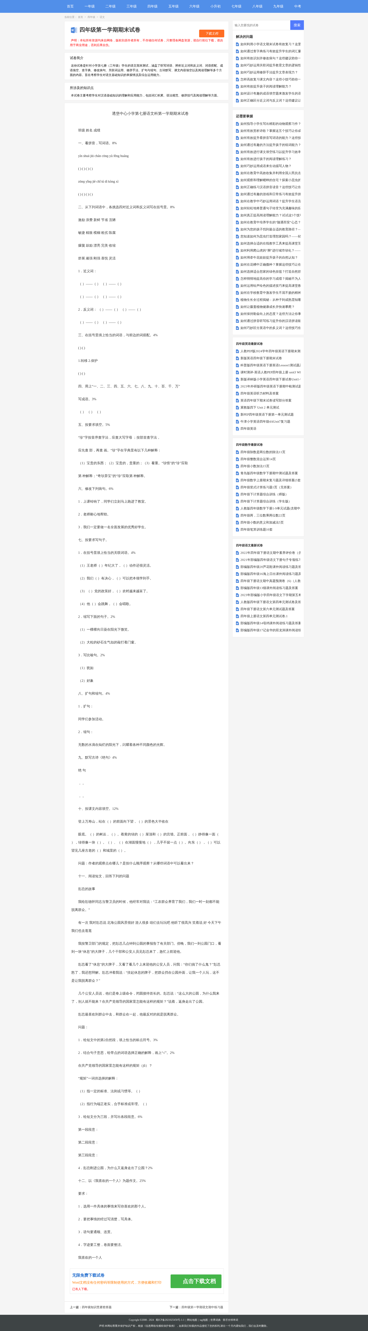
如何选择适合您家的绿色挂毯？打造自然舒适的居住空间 (280, 271)
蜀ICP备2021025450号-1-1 (170, 1319)
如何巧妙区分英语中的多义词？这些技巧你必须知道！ (278, 328)
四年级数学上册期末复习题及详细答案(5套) (271, 480)
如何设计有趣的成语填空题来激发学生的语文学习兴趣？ (280, 93)
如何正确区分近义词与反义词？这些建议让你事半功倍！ (280, 100)
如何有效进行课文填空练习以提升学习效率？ (272, 152)
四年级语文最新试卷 (249, 545)
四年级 (152, 6)
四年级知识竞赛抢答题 (97, 1307)
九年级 (278, 6)
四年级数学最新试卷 (249, 444)
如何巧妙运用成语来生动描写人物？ (266, 166)
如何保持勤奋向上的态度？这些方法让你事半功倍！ (277, 314)
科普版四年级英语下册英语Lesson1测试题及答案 (274, 365)
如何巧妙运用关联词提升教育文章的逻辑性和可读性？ (278, 65)
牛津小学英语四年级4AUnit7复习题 (265, 421)
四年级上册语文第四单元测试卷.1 (264, 616)
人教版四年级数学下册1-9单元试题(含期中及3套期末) (278, 508)
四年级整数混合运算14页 (258, 459)
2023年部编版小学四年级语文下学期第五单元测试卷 (277, 595)
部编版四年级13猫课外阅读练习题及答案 (269, 588)
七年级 (236, 6)
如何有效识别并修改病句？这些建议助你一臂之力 (275, 58)
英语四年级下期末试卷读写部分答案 (266, 400)
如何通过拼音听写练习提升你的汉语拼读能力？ (274, 321)
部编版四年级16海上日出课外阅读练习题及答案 (274, 574)
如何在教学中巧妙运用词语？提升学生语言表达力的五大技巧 (283, 201)
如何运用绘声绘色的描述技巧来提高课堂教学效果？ (277, 285)
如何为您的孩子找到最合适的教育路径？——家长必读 (278, 229)
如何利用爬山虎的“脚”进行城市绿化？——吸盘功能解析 (280, 250)
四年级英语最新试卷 (249, 343)
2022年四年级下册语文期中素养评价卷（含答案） (275, 552)
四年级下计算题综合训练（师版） (264, 494)
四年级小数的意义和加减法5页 (262, 522)
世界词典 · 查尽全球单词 (224, 1319)
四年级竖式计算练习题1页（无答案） (266, 487)
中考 (297, 6)
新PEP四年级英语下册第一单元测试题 (267, 414)
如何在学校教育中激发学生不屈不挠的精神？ (272, 292)
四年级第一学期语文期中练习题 (202, 1307)
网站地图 (192, 1319)
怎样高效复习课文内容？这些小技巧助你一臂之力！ (277, 79)
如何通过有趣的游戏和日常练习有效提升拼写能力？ (277, 194)
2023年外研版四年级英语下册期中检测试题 (271, 386)
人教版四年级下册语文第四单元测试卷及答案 (272, 602)
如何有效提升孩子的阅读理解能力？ (266, 86)
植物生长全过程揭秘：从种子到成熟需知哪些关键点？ (278, 299)
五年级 (173, 6)
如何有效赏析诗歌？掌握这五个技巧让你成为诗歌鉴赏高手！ (283, 130)
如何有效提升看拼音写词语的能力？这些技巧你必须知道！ (281, 138)
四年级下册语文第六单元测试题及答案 (267, 609)
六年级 (194, 6)
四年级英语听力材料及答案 (259, 393)
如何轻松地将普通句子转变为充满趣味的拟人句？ (275, 208)
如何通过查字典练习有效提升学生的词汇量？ (272, 51)
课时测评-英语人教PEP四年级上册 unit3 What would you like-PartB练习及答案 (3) (297, 372)
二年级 (110, 6)
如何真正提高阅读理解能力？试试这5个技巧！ (273, 215)
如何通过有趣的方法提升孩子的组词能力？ (270, 145)
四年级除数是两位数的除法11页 (262, 452)
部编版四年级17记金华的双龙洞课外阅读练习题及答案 (278, 630)
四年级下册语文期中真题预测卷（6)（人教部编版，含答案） (283, 581)
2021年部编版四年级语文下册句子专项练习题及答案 (277, 559)
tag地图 (204, 1319)
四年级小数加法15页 (254, 466)
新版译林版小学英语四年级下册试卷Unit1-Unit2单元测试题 (281, 379)
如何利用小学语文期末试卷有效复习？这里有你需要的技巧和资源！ (288, 44)
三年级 (131, 6)
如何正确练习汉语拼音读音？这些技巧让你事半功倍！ (278, 187)
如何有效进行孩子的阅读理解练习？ (266, 159)
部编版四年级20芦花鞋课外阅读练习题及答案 (272, 567)
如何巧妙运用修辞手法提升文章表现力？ (269, 72)
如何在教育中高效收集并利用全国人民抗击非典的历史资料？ (283, 173)
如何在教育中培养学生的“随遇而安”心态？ (270, 222)
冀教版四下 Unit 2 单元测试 (259, 407)
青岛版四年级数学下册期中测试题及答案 (269, 473)
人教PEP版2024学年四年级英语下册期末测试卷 (273, 351)
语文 (102, 17)
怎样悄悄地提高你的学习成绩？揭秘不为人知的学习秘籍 (280, 278)
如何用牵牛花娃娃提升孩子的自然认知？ (269, 257)
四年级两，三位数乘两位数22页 (262, 515)
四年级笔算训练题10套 (256, 529)
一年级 (90, 6)
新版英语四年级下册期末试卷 (261, 358)
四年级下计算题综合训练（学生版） (266, 501)
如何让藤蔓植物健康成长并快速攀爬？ (267, 306)
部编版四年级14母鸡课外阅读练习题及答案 (270, 623)
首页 (70, 6)
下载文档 (211, 33)
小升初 (215, 6)
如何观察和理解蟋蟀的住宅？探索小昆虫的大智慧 (275, 180)
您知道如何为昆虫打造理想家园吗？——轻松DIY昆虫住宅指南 (284, 236)
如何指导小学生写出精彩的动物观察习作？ (270, 123)
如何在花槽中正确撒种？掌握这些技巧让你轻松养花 (277, 264)
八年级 (257, 6)
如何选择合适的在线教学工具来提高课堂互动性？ (275, 243)
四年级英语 (248, 428)
